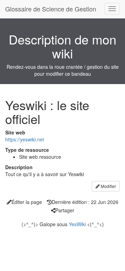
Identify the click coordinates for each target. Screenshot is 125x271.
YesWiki (77, 224)
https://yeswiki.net (24, 139)
